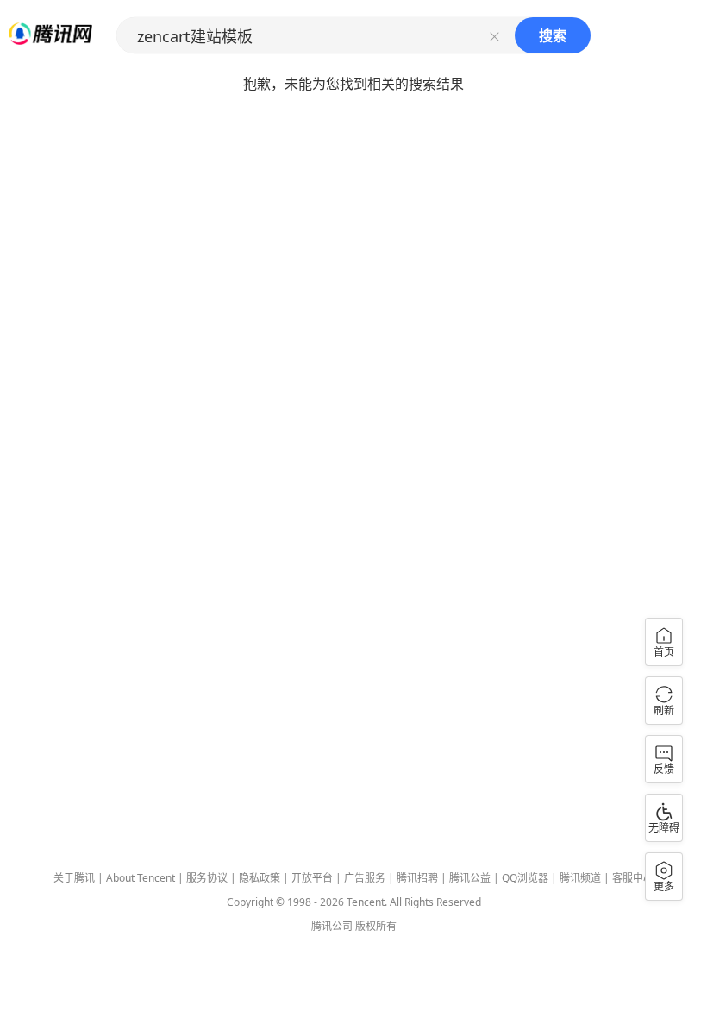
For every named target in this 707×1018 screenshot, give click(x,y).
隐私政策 (259, 877)
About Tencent (140, 877)
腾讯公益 (470, 877)
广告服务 (364, 877)
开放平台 (312, 877)
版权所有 (376, 926)
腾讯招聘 (417, 877)
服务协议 (207, 877)
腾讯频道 (580, 877)
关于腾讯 (74, 877)
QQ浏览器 (525, 877)
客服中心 (633, 877)
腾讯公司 (332, 926)
